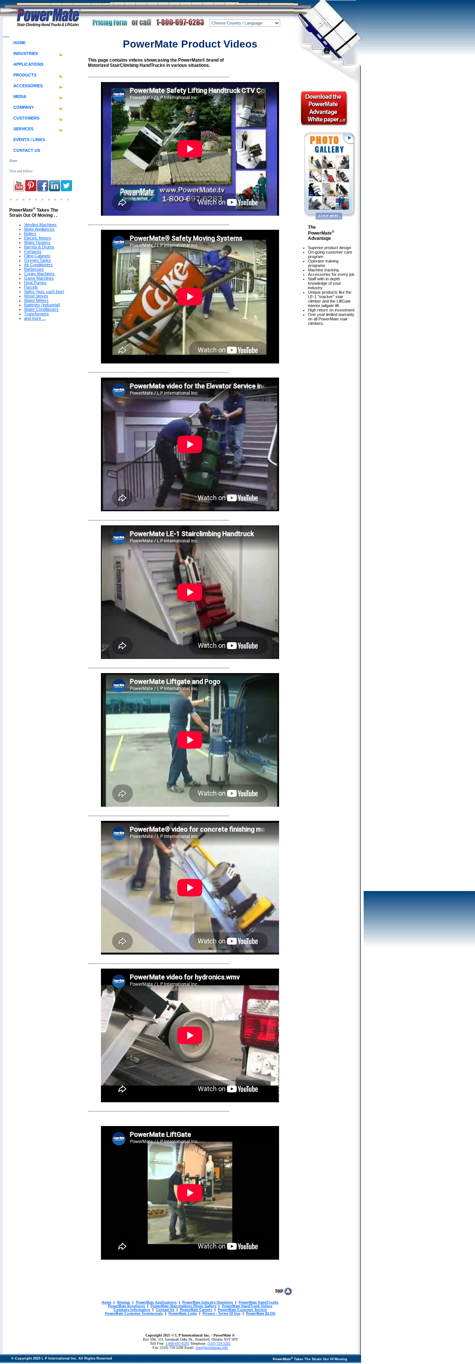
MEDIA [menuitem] (19, 96)
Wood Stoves (36, 296)
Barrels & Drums (39, 247)
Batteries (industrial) (42, 305)
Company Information (132, 1310)
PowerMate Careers (196, 1310)
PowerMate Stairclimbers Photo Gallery (183, 1306)
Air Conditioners (38, 264)
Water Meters (36, 300)
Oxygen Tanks (37, 260)
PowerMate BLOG (260, 1313)
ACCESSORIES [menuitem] (28, 86)
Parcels (31, 287)
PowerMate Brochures (126, 1306)
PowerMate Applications (156, 1302)
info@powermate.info (212, 1347)
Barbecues (34, 269)
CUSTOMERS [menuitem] (26, 118)
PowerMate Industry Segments (207, 1302)
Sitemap (123, 1302)
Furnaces (33, 251)
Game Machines (39, 278)
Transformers (36, 313)
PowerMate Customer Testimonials (134, 1313)
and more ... (35, 318)
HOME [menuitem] (19, 42)
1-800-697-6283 (177, 1343)
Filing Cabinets (37, 256)
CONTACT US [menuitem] (26, 150)
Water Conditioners (41, 309)
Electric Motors (37, 238)
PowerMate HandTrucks (258, 1302)
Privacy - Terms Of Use (221, 1313)
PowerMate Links (182, 1313)
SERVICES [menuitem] (23, 129)
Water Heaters (37, 242)
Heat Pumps (35, 282)
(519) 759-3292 (218, 1343)
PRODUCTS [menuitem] (24, 75)
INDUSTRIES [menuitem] (25, 53)
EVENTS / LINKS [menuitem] (29, 139)
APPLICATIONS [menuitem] (28, 64)
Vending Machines (40, 224)
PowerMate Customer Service (242, 1310)
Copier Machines (39, 273)
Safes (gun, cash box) (44, 291)
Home (106, 1302)
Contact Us (165, 1310)
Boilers (30, 233)
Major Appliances (39, 229)
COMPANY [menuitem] (23, 107)
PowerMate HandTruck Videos (247, 1306)
